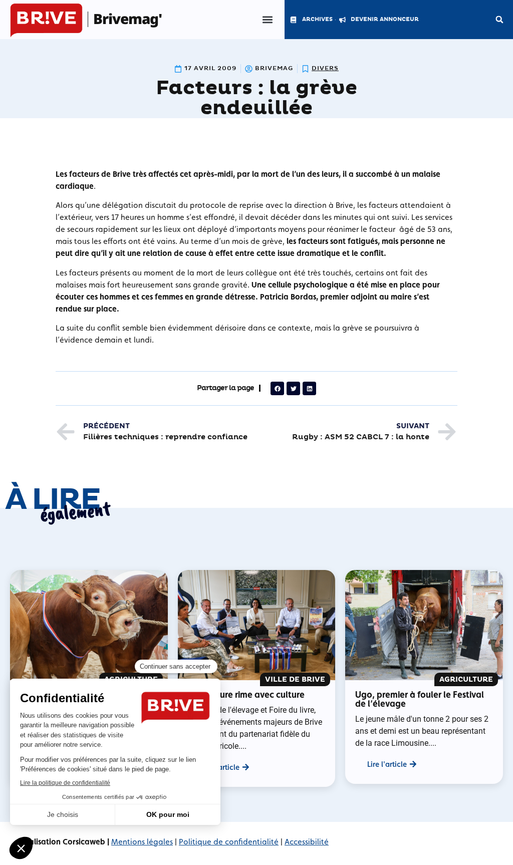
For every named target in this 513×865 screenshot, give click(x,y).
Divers (325, 68)
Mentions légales (142, 841)
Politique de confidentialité (229, 841)
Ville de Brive (295, 679)
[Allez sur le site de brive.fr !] (46, 21)
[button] (267, 20)
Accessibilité (307, 841)
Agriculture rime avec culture (246, 694)
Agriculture (466, 679)
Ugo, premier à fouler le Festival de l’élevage (419, 699)
